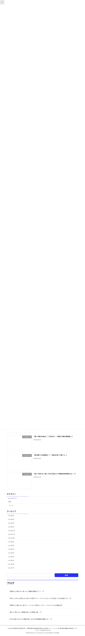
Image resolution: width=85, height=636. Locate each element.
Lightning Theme (43, 632)
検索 (66, 575)
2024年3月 (11, 519)
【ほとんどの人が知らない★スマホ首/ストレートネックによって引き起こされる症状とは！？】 (40, 598)
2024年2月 (11, 523)
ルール (11, 505)
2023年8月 (11, 545)
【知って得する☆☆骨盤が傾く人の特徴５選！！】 (25, 612)
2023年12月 (11, 530)
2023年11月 (11, 534)
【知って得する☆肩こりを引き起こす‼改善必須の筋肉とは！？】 (54, 473)
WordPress (34, 632)
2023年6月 (11, 553)
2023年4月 (11, 560)
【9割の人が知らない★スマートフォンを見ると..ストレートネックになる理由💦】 (36, 605)
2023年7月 (11, 549)
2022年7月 (11, 568)
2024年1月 (11, 527)
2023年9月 (11, 542)
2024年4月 (11, 515)
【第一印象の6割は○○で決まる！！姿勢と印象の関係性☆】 (53, 436)
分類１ (10, 501)
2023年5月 (11, 556)
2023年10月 (11, 538)
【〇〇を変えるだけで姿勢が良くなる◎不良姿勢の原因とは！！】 (30, 619)
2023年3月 (11, 564)
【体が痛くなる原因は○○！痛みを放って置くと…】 (50, 455)
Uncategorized (12, 498)
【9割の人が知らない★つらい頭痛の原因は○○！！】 (27, 591)
